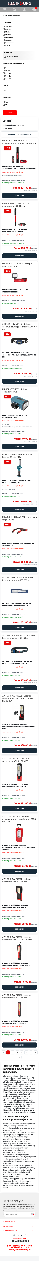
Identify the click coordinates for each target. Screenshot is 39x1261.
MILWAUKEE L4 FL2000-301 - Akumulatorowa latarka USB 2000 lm (19, 142)
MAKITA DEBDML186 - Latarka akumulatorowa (15, 390)
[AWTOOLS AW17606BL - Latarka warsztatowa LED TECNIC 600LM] (19, 951)
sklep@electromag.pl (19, 1249)
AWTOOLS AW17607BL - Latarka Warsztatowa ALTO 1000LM (16, 996)
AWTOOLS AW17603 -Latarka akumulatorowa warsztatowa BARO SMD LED (19, 819)
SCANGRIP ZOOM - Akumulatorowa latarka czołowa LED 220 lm (18, 636)
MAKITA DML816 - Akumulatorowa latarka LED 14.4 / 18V (17, 455)
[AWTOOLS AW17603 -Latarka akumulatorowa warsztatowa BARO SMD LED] (19, 833)
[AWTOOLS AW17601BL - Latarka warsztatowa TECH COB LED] (19, 772)
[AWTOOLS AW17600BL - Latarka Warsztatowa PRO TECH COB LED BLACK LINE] (19, 712)
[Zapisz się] (33, 1214)
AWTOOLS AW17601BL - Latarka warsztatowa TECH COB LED (16, 759)
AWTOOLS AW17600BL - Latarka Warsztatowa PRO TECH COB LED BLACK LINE (17, 698)
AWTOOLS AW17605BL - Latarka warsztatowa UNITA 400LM (16, 880)
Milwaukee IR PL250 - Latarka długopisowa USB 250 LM (15, 204)
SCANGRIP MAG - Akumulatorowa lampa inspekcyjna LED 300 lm (17, 578)
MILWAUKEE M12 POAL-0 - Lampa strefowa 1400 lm (17, 265)
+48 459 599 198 (19, 1241)
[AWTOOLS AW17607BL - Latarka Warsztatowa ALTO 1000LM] (19, 1009)
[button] (5, 9)
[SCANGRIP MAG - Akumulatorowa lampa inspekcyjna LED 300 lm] (19, 591)
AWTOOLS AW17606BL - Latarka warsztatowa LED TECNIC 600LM (17, 938)
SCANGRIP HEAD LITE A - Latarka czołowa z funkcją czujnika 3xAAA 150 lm (19, 327)
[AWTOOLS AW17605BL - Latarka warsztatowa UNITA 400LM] (19, 893)
